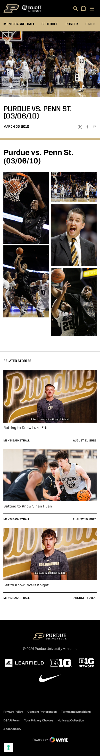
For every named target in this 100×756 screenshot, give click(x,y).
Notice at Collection (71, 720)
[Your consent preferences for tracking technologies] (8, 747)
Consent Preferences (42, 711)
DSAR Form (11, 720)
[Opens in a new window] (24, 663)
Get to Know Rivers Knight (26, 585)
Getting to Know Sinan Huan (27, 506)
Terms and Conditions (76, 711)
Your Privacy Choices (38, 720)
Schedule (50, 24)
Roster (72, 24)
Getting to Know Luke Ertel (26, 428)
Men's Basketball (16, 440)
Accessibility (12, 729)
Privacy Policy (13, 711)
